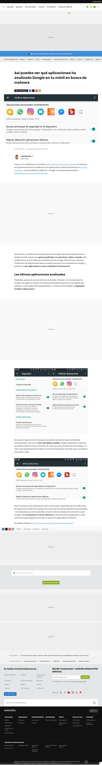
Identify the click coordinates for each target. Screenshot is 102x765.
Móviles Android (10, 675)
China (37, 59)
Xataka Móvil (9, 723)
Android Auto (25, 688)
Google (46, 529)
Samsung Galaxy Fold (60, 59)
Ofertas (72, 59)
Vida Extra (21, 723)
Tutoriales (8, 681)
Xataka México (9, 745)
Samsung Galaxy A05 (69, 661)
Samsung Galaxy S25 (30, 661)
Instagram (91, 7)
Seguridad (27, 529)
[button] (27, 156)
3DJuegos (21, 720)
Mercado (40, 681)
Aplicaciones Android (41, 676)
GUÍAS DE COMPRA (65, 7)
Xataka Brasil (9, 748)
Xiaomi (39, 684)
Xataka (7, 720)
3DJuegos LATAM (23, 745)
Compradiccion (77, 726)
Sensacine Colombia (35, 750)
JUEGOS (41, 7)
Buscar (94, 702)
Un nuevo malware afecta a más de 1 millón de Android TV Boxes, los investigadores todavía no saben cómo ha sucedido (55, 655)
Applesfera (8, 726)
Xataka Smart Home (9, 729)
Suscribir (85, 677)
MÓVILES (19, 7)
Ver (51, 582)
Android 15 (56, 661)
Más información (66, 763)
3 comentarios (22, 91)
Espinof (34, 723)
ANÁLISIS (10, 7)
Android (22, 59)
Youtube (94, 7)
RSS (76, 692)
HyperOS (30, 59)
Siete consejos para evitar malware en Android (52, 523)
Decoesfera (76, 723)
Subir (92, 711)
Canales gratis (46, 59)
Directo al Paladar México (51, 746)
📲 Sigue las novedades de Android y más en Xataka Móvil (50, 54)
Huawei (7, 684)
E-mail (39, 90)
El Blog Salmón (90, 720)
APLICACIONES (30, 7)
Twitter (98, 7)
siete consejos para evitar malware (61, 164)
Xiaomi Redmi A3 (45, 661)
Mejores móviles (84, 661)
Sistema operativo (26, 681)
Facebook (30, 90)
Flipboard (87, 7)
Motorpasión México (63, 746)
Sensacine (35, 720)
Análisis (23, 675)
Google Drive (89, 59)
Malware (37, 529)
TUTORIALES (51, 7)
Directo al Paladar (51, 720)
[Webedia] (97, 1)
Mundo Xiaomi (9, 733)
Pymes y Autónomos (89, 723)
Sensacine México (35, 746)
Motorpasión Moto (63, 723)
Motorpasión (63, 720)
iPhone (80, 59)
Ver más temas (10, 694)
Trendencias (76, 720)
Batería (98, 59)
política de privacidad (79, 681)
